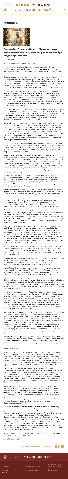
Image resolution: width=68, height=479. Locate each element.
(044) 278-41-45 (29, 469)
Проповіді (10, 23)
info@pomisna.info (31, 470)
